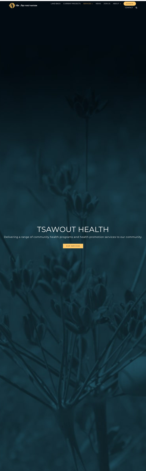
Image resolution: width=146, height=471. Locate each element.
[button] (136, 8)
